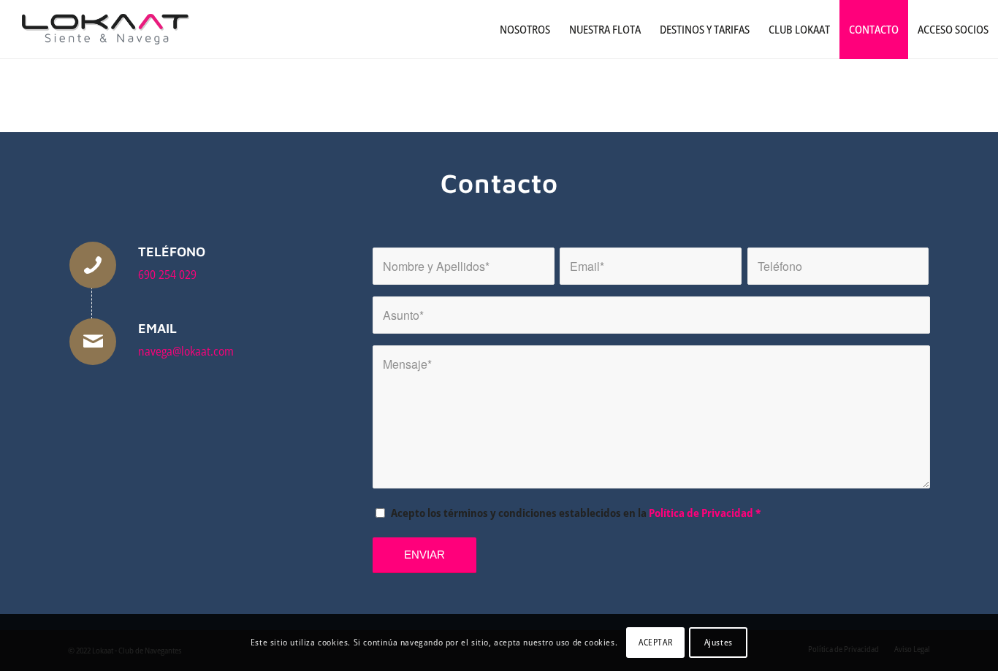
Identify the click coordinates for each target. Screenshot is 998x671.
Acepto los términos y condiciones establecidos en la (576, 512)
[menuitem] (525, 29)
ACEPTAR (655, 642)
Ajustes (718, 642)
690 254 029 (167, 275)
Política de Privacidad (701, 512)
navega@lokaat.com (186, 351)
